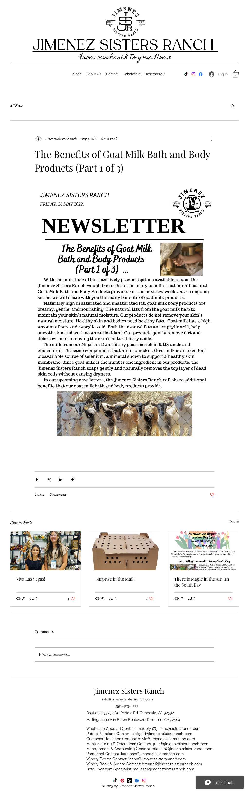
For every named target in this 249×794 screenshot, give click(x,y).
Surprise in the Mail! (115, 579)
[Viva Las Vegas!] (45, 550)
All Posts (16, 106)
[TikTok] (186, 74)
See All (234, 522)
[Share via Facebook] (37, 479)
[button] (236, 74)
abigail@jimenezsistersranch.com (162, 733)
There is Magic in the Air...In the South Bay (201, 582)
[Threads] (129, 780)
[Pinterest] (122, 780)
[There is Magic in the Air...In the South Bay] (203, 550)
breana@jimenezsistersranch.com (172, 763)
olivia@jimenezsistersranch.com (166, 738)
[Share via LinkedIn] (60, 479)
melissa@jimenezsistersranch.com (163, 769)
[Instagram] (193, 74)
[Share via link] (72, 479)
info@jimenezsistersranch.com (127, 699)
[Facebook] (200, 74)
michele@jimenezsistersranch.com (182, 748)
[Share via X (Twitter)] (48, 479)
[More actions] (211, 139)
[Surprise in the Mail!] (124, 550)
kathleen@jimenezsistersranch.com (152, 753)
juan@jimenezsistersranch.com (180, 743)
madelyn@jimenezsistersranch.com (169, 728)
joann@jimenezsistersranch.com (157, 758)
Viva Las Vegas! (30, 579)
